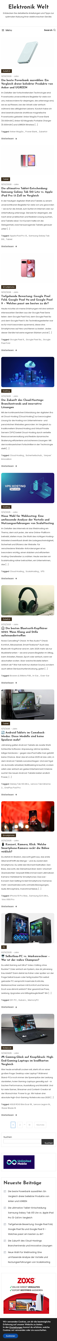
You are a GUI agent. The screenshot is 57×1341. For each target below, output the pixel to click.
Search (48, 30)
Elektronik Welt (28, 7)
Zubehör (6, 71)
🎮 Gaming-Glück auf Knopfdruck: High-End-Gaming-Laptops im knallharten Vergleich (27, 1061)
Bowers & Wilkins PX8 (20, 675)
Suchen (7, 1137)
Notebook (7, 1048)
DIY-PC (13, 1000)
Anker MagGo (17, 131)
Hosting (6, 391)
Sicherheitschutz (34, 455)
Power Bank (31, 131)
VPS (42, 571)
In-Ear (35, 675)
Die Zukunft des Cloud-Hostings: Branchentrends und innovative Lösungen (22, 404)
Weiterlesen (7, 138)
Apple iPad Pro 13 (18, 235)
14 (29, 1124)
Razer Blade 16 (9, 1108)
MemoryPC (33, 1000)
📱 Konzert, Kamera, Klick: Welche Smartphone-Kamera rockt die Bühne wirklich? (25, 848)
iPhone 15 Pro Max (18, 895)
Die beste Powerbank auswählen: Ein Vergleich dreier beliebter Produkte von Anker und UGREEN (27, 84)
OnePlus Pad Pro (12, 787)
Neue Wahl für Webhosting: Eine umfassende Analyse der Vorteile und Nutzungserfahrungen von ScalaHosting (27, 520)
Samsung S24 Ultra (38, 895)
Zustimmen (10, 1336)
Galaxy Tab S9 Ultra (19, 783)
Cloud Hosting (17, 455)
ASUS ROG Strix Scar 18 (21, 1104)
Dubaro (22, 1000)
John (16, 76)
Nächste (40, 1124)
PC (4, 947)
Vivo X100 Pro (8, 899)
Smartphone (8, 287)
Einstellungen (15, 1327)
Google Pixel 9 (17, 339)
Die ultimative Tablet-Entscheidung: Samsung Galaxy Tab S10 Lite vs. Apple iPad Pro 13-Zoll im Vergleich (27, 192)
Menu (9, 30)
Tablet (6, 179)
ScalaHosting (32, 571)
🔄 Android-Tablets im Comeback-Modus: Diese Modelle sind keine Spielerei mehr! (23, 736)
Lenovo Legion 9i (42, 1104)
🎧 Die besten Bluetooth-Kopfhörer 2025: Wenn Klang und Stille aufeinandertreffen (24, 632)
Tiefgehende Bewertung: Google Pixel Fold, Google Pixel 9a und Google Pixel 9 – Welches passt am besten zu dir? (27, 300)
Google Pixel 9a (33, 339)
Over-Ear (44, 675)
